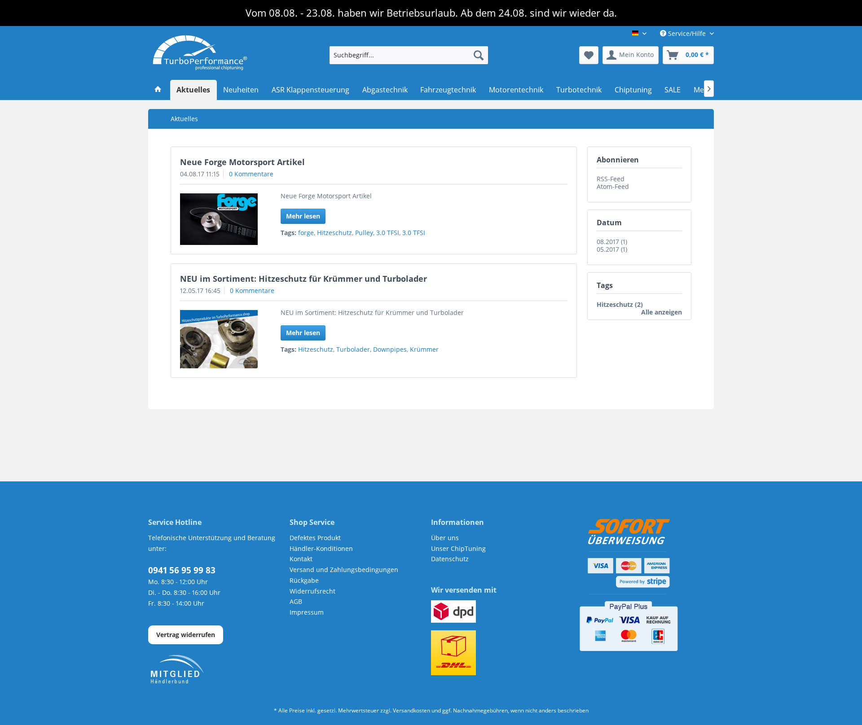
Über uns (445, 537)
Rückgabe (304, 580)
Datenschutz (450, 559)
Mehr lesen (303, 216)
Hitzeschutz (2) (620, 304)
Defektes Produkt (315, 537)
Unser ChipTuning (458, 548)
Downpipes (390, 349)
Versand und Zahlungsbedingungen (344, 569)
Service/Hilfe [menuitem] (687, 33)
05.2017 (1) (612, 249)
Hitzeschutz (334, 232)
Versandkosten (411, 710)
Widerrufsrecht (312, 591)
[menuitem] (409, 55)
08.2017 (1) (612, 241)
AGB (296, 601)
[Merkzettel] (588, 55)
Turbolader (353, 349)
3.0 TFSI (387, 232)
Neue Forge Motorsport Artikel (242, 162)
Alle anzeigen (661, 312)
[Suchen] (478, 55)
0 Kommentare (251, 174)
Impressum (307, 612)
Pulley (364, 232)
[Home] (158, 90)
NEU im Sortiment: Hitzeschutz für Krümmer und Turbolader (303, 278)
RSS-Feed (611, 179)
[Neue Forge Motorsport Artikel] (219, 219)
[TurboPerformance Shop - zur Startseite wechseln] (200, 53)
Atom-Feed (613, 186)
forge (306, 232)
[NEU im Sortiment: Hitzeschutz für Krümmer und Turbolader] (219, 339)
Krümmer (424, 349)
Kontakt (301, 559)
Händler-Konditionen (321, 548)
